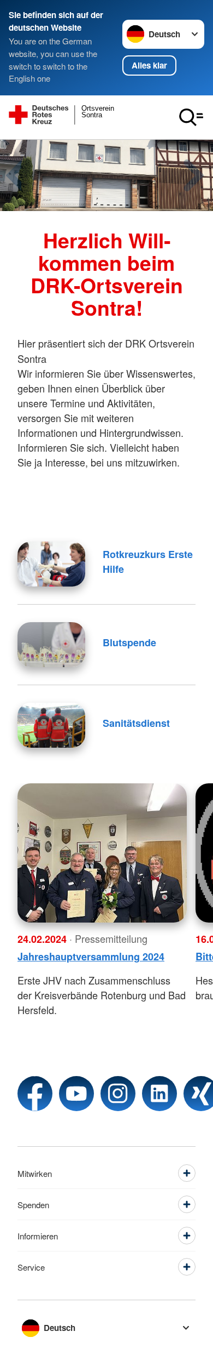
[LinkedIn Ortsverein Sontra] (159, 1093)
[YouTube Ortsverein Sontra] (76, 1093)
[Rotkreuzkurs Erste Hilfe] (51, 564)
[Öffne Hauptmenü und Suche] (191, 117)
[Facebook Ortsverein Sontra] (34, 1093)
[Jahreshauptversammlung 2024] (102, 853)
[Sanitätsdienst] (51, 725)
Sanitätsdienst (136, 723)
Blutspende (129, 642)
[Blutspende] (51, 644)
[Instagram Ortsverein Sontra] (117, 1093)
